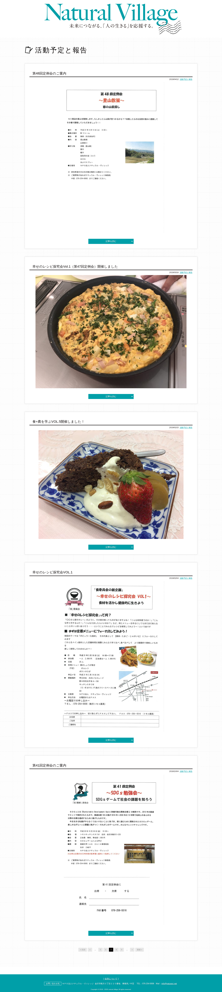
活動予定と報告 (186, 79)
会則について (111, 978)
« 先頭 (82, 950)
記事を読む (111, 241)
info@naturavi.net (169, 983)
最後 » (139, 950)
